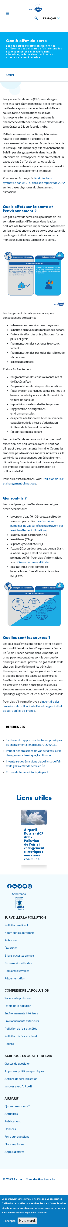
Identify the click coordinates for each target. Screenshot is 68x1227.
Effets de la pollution (18, 1005)
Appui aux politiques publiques (24, 1071)
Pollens (9, 1043)
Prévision (11, 940)
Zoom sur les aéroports (19, 932)
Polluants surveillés (17, 970)
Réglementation (15, 978)
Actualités (11, 1113)
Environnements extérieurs (22, 1021)
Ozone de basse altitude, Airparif (27, 772)
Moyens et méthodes (18, 963)
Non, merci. (27, 1220)
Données (10, 1129)
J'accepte (9, 1220)
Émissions (11, 948)
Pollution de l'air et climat (21, 1036)
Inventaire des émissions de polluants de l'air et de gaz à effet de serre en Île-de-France (32, 706)
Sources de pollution (18, 998)
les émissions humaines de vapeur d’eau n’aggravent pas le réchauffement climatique (36, 525)
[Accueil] (35, 8)
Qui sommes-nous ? (17, 1106)
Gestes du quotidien (17, 1063)
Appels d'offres (14, 1151)
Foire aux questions (17, 1136)
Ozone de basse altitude (33, 562)
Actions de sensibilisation (21, 1078)
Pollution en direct (16, 925)
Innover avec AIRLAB (18, 1086)
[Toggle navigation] (6, 13)
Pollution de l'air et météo (21, 1028)
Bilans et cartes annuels (20, 955)
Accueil (10, 74)
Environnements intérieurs (21, 1013)
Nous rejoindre (14, 1144)
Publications (13, 1121)
